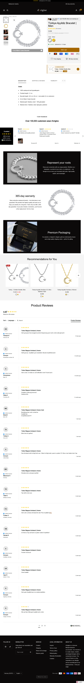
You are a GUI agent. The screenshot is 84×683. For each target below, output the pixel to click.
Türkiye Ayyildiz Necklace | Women (66, 289)
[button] (15, 136)
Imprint (51, 645)
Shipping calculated (58, 33)
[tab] (76, 321)
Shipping (38, 648)
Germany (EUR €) (8, 673)
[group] (12, 311)
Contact (38, 645)
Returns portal (40, 653)
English (18, 673)
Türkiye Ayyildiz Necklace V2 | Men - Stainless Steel (42, 290)
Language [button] (11, 320)
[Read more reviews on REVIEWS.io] (6, 140)
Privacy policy (53, 650)
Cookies (52, 658)
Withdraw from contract (42, 676)
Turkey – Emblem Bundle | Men (17, 289)
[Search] (7, 10)
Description (22, 81)
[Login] (76, 10)
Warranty (54, 81)
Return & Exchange (41, 650)
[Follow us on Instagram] (5, 646)
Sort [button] (4, 320)
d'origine (5, 16)
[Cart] (80, 10)
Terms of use (53, 648)
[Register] (30, 652)
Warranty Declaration (55, 656)
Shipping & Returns (38, 81)
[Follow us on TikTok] (10, 646)
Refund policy (53, 653)
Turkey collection (12, 16)
